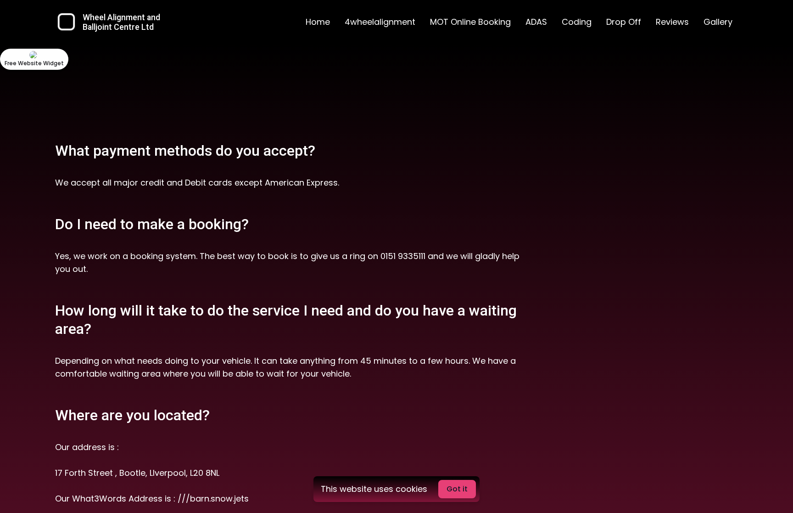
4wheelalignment (380, 22)
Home (318, 22)
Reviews (672, 22)
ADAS (536, 22)
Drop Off (623, 22)
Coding (577, 22)
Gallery (718, 22)
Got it (457, 489)
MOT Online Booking (470, 22)
